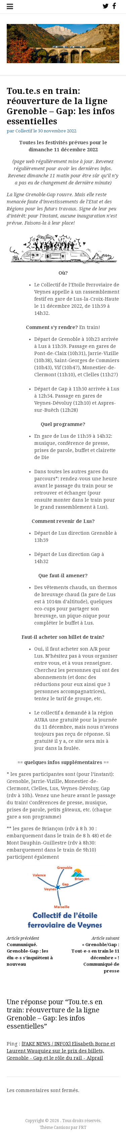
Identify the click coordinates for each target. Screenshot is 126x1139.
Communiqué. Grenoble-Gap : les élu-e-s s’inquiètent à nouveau (30, 951)
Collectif (23, 130)
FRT (82, 1127)
